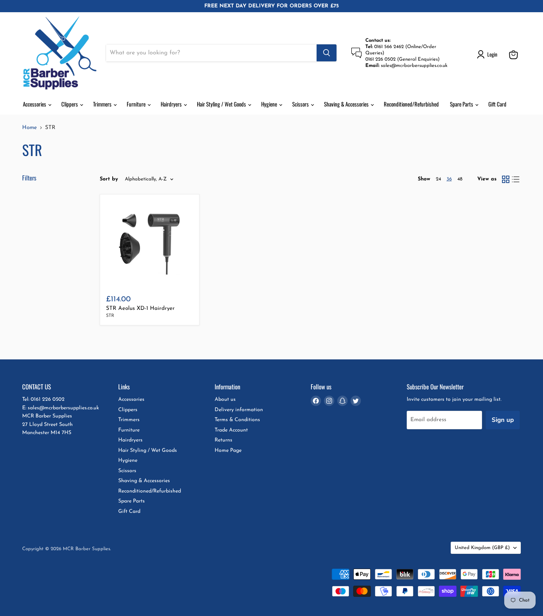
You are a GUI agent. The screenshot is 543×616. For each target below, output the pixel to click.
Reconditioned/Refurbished (411, 104)
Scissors (301, 104)
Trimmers (103, 104)
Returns (223, 440)
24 (438, 179)
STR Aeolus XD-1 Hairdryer (140, 308)
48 (459, 179)
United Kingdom (482, 547)
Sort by (109, 179)
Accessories (35, 104)
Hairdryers (172, 104)
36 (449, 179)
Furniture (137, 104)
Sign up (503, 420)
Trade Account (231, 430)
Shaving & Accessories (347, 104)
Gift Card (497, 104)
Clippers (70, 104)
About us (225, 399)
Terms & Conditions (237, 420)
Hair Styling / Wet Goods (222, 104)
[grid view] (506, 179)
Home (29, 128)
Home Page (228, 450)
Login (492, 54)
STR (110, 316)
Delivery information (239, 410)
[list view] (516, 179)
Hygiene (269, 104)
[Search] (327, 52)
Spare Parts (462, 104)
